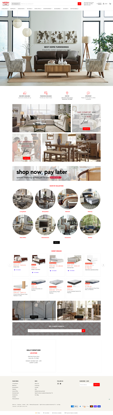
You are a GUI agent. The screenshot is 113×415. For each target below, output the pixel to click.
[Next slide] (109, 48)
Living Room (5, 8)
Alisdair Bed (16, 266)
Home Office (37, 8)
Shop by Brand (74, 8)
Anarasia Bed (70, 267)
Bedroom (12, 8)
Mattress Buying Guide (40, 391)
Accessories (57, 8)
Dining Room (21, 8)
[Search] (79, 3)
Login (106, 3)
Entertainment (47, 8)
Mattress (29, 8)
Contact (36, 387)
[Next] (103, 265)
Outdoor (65, 8)
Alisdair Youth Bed (35, 269)
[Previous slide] (3, 48)
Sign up (96, 384)
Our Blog (37, 394)
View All (57, 242)
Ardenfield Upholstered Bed (91, 269)
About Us (37, 383)
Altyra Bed (51, 267)
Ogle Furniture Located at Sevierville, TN (44, 392)
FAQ (36, 389)
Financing (37, 385)
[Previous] (9, 265)
